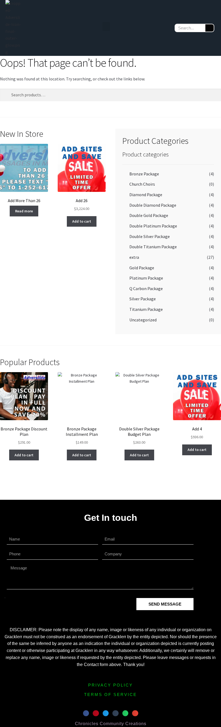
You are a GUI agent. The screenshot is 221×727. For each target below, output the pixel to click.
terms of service (110, 694)
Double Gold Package (148, 215)
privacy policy (110, 685)
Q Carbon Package (146, 288)
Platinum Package (146, 278)
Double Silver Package (149, 236)
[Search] (209, 28)
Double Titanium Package (153, 246)
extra (134, 257)
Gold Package (141, 267)
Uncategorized (143, 319)
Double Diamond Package (152, 205)
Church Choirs (142, 184)
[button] (106, 26)
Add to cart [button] (81, 221)
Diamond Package (145, 194)
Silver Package (142, 298)
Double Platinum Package (153, 226)
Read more (24, 211)
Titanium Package (146, 309)
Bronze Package (144, 173)
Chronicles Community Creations (110, 723)
